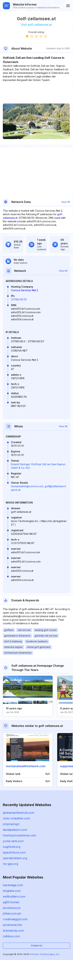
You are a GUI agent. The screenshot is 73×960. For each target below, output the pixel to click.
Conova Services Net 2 (24, 290)
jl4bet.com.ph (12, 913)
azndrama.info (12, 925)
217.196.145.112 (19, 299)
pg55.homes (11, 902)
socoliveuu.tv (12, 908)
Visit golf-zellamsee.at (36, 24)
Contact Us (36, 945)
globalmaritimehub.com (18, 812)
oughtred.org (11, 847)
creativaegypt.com (15, 919)
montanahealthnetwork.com (25, 766)
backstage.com (13, 885)
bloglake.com (12, 891)
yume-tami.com (13, 841)
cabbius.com (11, 936)
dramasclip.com (13, 930)
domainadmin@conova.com (27, 486)
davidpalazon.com (15, 829)
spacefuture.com (14, 852)
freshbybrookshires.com (19, 835)
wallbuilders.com (14, 896)
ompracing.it (11, 824)
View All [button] (65, 201)
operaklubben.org (15, 858)
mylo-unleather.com (16, 818)
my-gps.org (10, 864)
